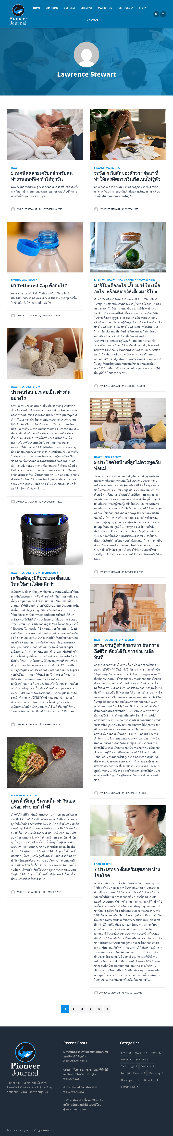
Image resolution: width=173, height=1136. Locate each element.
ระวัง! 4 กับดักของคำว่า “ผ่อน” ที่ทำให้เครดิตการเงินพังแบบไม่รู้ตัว (127, 176)
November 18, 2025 (51, 209)
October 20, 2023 (134, 571)
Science (27, 386)
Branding (52, 7)
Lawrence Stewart (26, 209)
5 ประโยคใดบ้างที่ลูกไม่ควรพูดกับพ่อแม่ (127, 465)
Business (69, 7)
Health (15, 167)
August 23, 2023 (133, 992)
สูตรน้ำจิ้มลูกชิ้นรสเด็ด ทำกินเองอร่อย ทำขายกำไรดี (43, 804)
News (121, 280)
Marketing (105, 7)
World (33, 280)
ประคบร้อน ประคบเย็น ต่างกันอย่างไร (41, 395)
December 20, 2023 (135, 385)
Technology (125, 7)
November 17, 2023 (51, 501)
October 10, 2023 (50, 724)
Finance (99, 167)
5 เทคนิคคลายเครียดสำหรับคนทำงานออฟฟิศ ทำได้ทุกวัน (42, 176)
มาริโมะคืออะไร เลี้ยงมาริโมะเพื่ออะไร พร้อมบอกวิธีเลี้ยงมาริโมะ (127, 288)
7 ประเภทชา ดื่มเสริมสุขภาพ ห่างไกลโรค (127, 872)
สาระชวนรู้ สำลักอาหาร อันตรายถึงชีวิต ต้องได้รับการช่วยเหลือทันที (126, 651)
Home (36, 7)
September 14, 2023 (135, 792)
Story (143, 7)
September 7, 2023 (51, 891)
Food (14, 795)
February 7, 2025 (50, 315)
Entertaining (129, 1087)
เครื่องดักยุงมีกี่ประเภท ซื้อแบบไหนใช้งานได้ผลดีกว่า (41, 581)
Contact (92, 20)
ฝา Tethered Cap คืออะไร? (39, 285)
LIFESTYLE (87, 7)
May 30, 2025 (131, 209)
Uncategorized (131, 1080)
